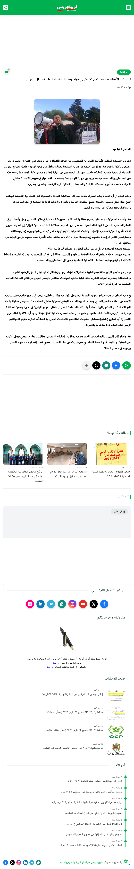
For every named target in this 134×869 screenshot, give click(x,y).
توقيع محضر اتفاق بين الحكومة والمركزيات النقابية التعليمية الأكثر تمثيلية (23, 477)
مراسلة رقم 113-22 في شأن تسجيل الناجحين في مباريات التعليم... (73, 748)
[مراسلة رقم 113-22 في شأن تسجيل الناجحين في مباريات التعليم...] (116, 749)
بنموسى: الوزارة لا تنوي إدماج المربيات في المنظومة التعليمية (93, 813)
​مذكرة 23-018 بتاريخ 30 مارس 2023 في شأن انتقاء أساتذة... (74, 730)
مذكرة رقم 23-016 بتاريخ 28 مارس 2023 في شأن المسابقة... (74, 712)
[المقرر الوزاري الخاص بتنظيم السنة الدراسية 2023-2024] (111, 454)
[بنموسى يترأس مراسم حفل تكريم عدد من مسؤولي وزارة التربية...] (67, 454)
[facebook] (104, 604)
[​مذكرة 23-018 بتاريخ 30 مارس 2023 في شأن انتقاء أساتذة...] (116, 731)
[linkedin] (40, 604)
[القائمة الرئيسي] (128, 7)
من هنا (56, 663)
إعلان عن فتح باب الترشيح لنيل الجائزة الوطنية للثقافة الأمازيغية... (72, 694)
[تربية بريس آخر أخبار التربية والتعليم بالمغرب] (67, 7)
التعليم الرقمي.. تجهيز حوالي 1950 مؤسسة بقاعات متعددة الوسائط (90, 845)
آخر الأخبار (123, 72)
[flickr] (30, 604)
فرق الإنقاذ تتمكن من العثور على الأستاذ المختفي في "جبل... (94, 824)
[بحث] (5, 7)
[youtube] (83, 604)
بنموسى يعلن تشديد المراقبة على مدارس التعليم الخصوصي (93, 835)
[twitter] (94, 604)
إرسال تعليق (119, 512)
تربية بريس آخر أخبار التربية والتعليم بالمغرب (80, 862)
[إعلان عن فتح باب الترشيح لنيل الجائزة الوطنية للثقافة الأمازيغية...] (116, 695)
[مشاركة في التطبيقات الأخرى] (87, 365)
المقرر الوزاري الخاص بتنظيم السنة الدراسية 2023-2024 (111, 474)
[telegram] (51, 604)
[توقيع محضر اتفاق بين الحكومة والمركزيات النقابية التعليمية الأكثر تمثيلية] (22, 454)
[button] (116, 365)
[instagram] (72, 604)
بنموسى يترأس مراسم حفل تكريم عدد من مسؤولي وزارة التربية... (68, 474)
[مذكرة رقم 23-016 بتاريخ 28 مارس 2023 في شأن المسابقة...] (116, 713)
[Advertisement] (67, 44)
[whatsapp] (62, 604)
